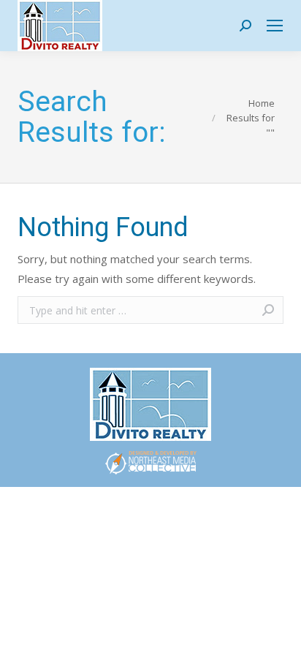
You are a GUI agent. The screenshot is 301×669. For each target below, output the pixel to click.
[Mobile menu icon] (274, 25)
